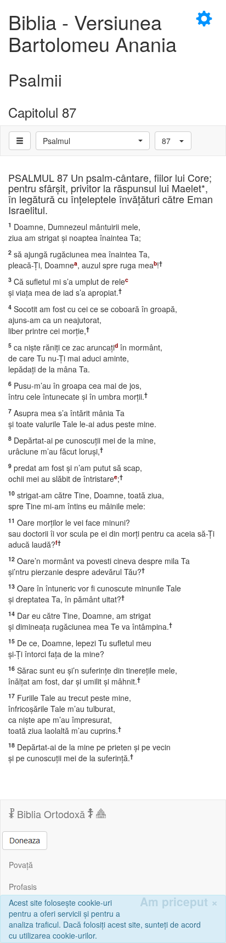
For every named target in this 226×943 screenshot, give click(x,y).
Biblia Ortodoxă (51, 814)
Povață (21, 864)
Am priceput (179, 901)
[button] (93, 140)
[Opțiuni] (20, 140)
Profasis (23, 886)
